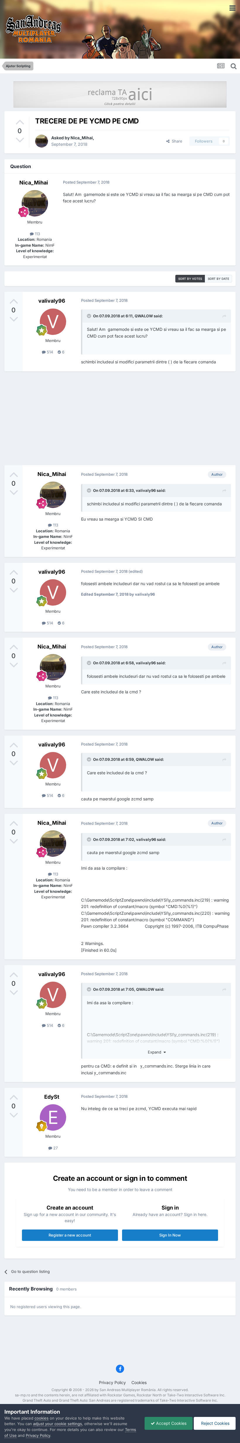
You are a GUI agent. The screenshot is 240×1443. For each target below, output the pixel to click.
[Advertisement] (120, 418)
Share (175, 141)
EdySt (51, 1097)
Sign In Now (170, 1235)
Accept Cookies (170, 1423)
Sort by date (218, 278)
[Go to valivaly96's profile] (53, 322)
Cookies (139, 1382)
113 (37, 233)
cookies (42, 1418)
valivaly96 (51, 301)
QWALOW (144, 316)
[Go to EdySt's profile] (53, 1117)
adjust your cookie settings (57, 1423)
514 (49, 352)
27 (55, 1148)
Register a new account (70, 1235)
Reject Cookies (214, 1423)
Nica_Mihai (82, 137)
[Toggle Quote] (89, 316)
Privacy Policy (112, 1382)
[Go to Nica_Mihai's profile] (41, 141)
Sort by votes (190, 278)
